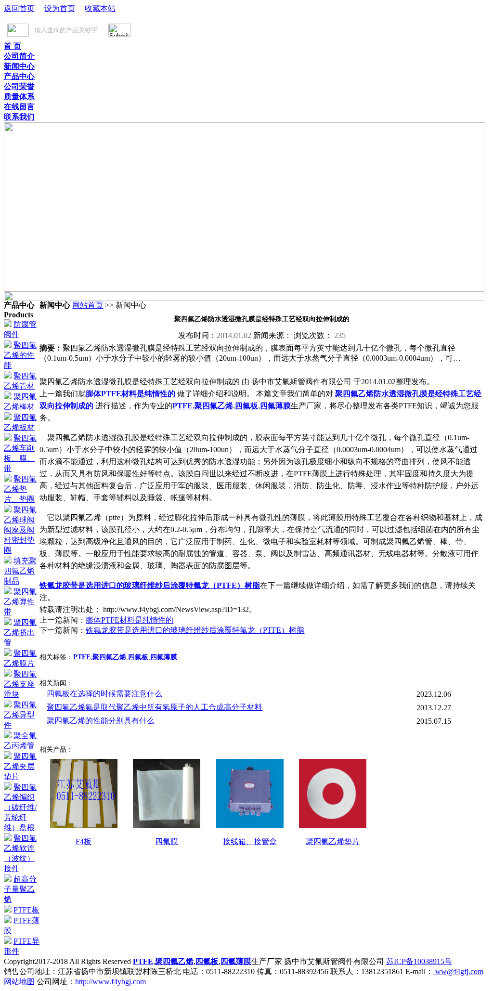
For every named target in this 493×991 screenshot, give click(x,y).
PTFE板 (26, 910)
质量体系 (19, 96)
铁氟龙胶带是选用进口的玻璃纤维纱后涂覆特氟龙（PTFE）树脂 (149, 585)
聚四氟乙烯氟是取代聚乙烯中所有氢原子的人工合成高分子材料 (154, 707)
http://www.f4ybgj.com (110, 982)
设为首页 (59, 8)
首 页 (12, 46)
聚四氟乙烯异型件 (20, 715)
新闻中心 (19, 66)
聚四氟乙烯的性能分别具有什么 (101, 721)
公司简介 (19, 56)
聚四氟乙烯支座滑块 (20, 684)
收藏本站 (100, 8)
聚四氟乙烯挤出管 (20, 632)
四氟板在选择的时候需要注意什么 (104, 694)
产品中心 (19, 76)
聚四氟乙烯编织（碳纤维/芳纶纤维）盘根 (20, 807)
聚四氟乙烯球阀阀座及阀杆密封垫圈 (20, 530)
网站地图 (19, 982)
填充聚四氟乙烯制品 (20, 571)
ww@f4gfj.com (458, 971)
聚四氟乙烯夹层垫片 (20, 766)
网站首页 (87, 305)
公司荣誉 (19, 86)
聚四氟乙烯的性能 (20, 355)
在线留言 (19, 107)
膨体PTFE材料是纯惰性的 (130, 394)
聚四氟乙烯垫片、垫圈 (20, 489)
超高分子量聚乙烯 (20, 889)
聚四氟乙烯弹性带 (20, 601)
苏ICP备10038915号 (419, 961)
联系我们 (19, 117)
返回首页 (19, 8)
